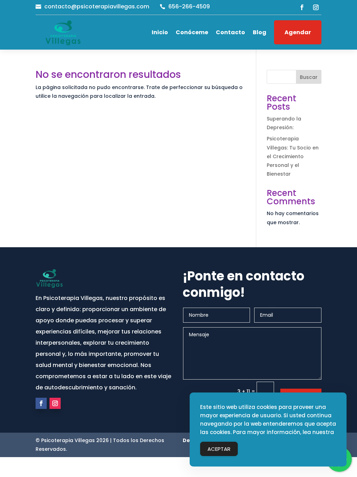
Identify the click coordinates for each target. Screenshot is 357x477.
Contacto (230, 32)
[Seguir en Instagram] (315, 7)
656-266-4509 (189, 6)
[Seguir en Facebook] (301, 7)
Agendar (297, 32)
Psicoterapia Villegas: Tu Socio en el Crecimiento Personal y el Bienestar (293, 156)
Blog (259, 32)
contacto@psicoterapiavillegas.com (96, 6)
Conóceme (192, 32)
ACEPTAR (218, 449)
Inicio (160, 32)
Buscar (309, 77)
